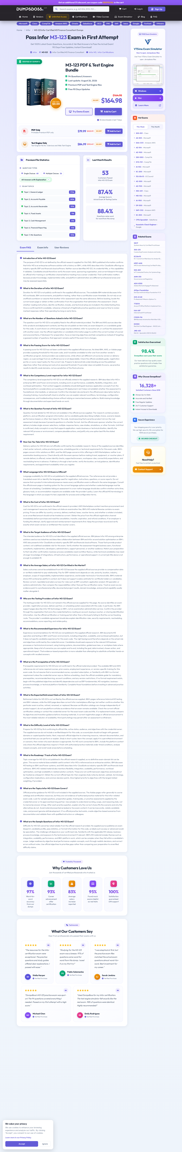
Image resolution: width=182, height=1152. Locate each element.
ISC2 (99, 23)
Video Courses (102, 16)
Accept (22, 1144)
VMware (160, 23)
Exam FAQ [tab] (25, 247)
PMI (108, 23)
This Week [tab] (141, 127)
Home (25, 16)
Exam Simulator (125, 16)
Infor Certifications (106, 52)
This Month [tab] (155, 127)
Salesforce (87, 23)
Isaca (125, 23)
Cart (124, 9)
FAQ (155, 16)
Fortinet (147, 23)
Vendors (39, 16)
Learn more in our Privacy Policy (18, 1138)
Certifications (81, 16)
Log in (140, 9)
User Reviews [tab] (61, 247)
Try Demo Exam (81, 111)
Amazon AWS (61, 23)
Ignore (45, 1144)
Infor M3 (92, 52)
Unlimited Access (59, 16)
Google (136, 23)
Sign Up (158, 9)
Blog (143, 16)
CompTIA (46, 23)
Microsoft (23, 23)
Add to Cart (110, 111)
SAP (116, 23)
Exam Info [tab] (42, 247)
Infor (28, 30)
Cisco (34, 23)
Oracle (75, 23)
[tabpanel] (72, 553)
